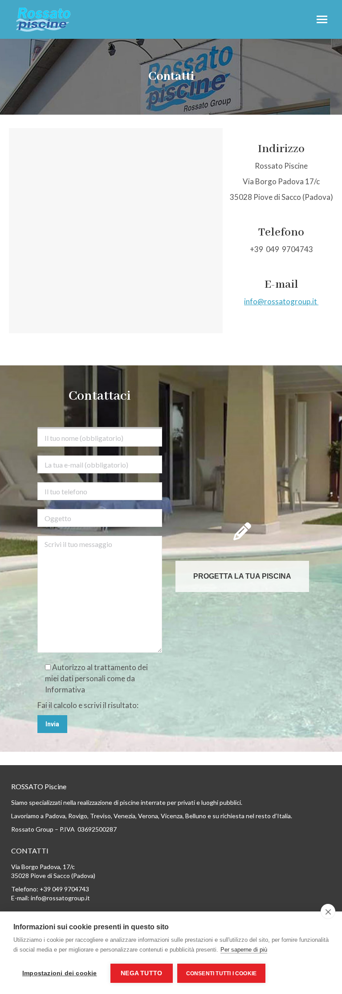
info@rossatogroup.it (281, 301)
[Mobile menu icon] (322, 19)
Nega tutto (141, 973)
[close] (328, 911)
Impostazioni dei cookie (59, 973)
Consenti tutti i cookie (221, 973)
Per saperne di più (243, 949)
